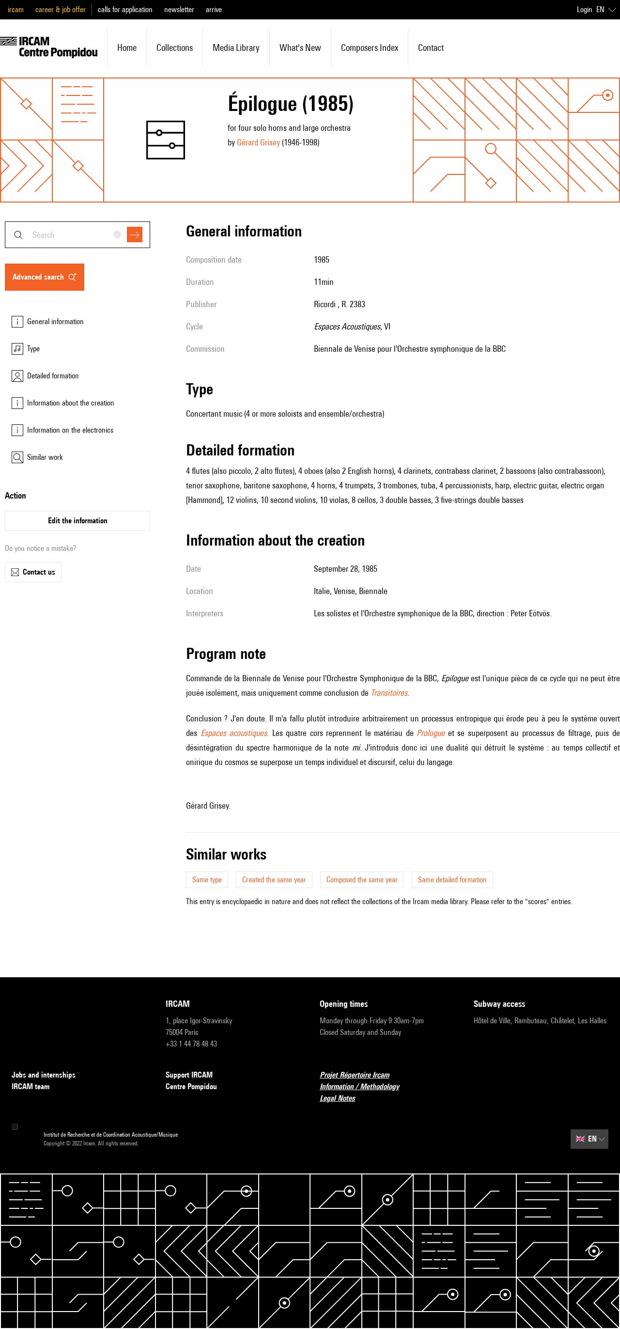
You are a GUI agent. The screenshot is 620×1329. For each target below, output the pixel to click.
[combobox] (77, 234)
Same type (207, 879)
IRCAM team (30, 1086)
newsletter (179, 9)
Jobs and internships (44, 1074)
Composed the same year (362, 879)
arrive (214, 9)
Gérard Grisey (258, 142)
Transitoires (389, 693)
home (127, 47)
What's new (300, 47)
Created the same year (274, 879)
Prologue (431, 733)
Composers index (369, 47)
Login (584, 9)
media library (236, 47)
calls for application (125, 9)
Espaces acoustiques (234, 733)
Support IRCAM (189, 1074)
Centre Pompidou (191, 1086)
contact (431, 47)
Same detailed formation (452, 879)
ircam (16, 9)
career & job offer (60, 9)
